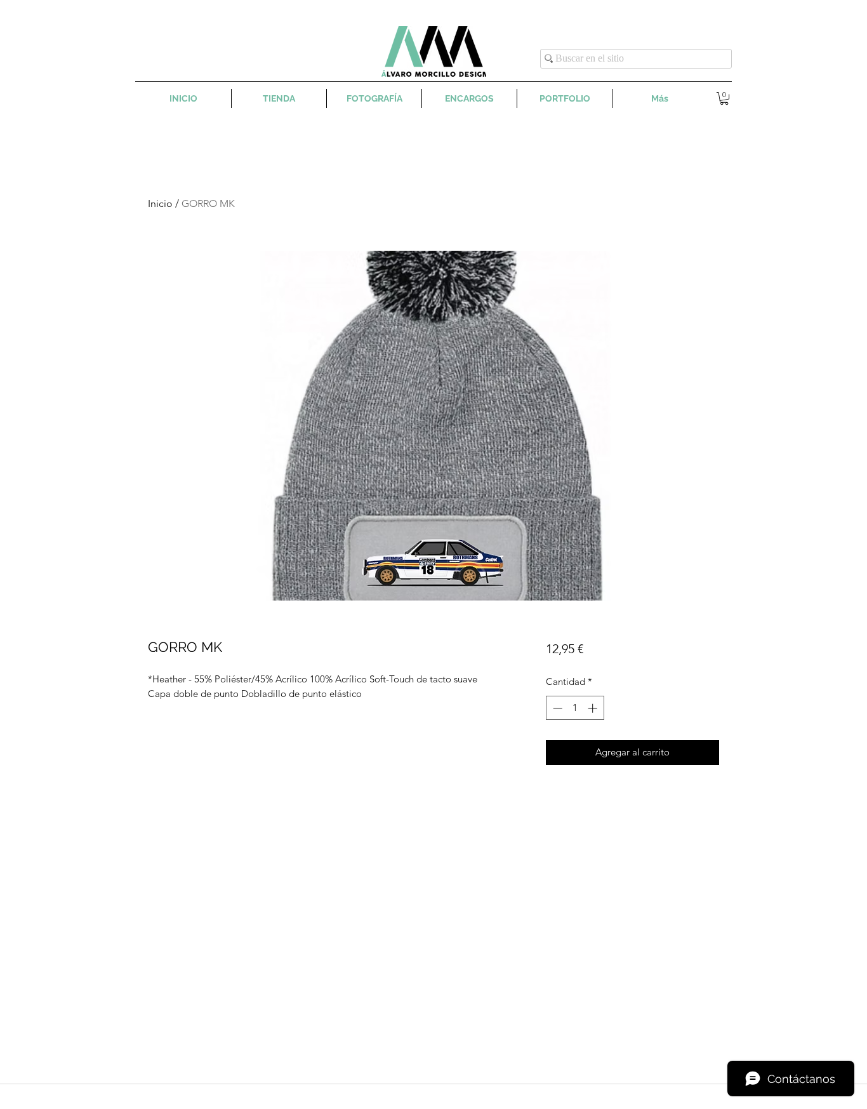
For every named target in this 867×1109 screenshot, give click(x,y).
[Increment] (593, 708)
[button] (724, 98)
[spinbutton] (574, 708)
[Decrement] (556, 708)
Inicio (160, 203)
